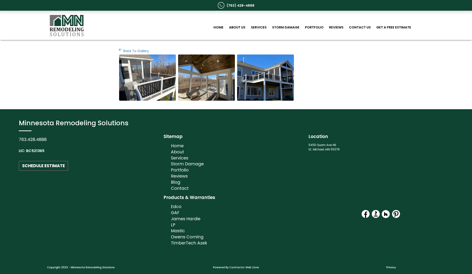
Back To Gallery (133, 51)
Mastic (178, 231)
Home (218, 27)
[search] (147, 78)
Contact (180, 188)
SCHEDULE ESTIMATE (43, 166)
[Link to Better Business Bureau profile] (375, 217)
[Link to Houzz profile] (386, 217)
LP (173, 225)
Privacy (391, 267)
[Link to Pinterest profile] (396, 217)
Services (259, 27)
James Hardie (185, 219)
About (177, 152)
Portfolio (314, 27)
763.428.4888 (33, 139)
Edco (176, 207)
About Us (237, 27)
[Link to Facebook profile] (365, 217)
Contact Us (360, 27)
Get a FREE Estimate (393, 27)
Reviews (336, 27)
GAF (175, 213)
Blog (175, 182)
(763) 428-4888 (240, 5)
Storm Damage (285, 27)
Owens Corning (187, 237)
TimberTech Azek (189, 243)
